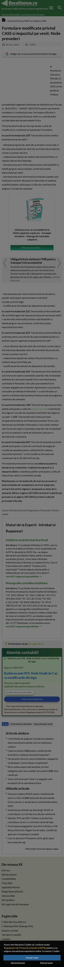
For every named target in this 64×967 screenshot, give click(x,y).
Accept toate (32, 957)
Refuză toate (46, 963)
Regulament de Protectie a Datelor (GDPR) (25, 948)
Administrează (18, 963)
